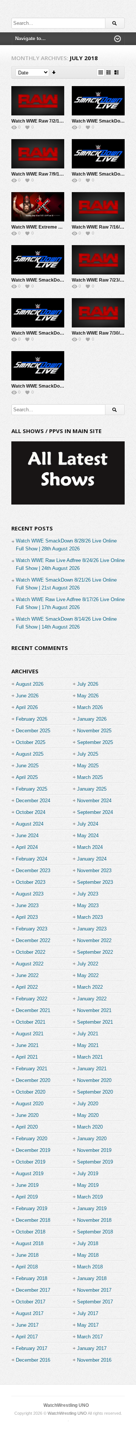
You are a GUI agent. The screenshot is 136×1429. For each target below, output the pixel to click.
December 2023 (33, 870)
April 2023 (27, 917)
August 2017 (29, 1313)
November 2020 (94, 1080)
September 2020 (95, 1092)
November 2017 (94, 1290)
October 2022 (30, 952)
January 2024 (92, 859)
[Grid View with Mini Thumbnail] (101, 72)
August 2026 (29, 684)
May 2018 (88, 1255)
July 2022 (87, 964)
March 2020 (90, 1127)
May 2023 (88, 905)
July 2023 (87, 894)
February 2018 (31, 1278)
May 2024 (88, 835)
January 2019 (92, 1208)
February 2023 (31, 929)
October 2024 (30, 812)
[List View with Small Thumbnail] (109, 72)
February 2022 (31, 999)
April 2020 (27, 1127)
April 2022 (27, 987)
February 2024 (31, 859)
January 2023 (92, 929)
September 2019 (95, 1162)
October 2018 (30, 1232)
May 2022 (88, 975)
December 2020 (33, 1080)
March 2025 (90, 777)
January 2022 (92, 999)
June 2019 (27, 1185)
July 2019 (87, 1173)
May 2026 (88, 696)
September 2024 (95, 812)
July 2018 (87, 1243)
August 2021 (29, 1034)
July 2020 (87, 1103)
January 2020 (92, 1138)
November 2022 (94, 940)
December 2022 (33, 940)
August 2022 (29, 964)
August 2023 (29, 894)
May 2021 (88, 1045)
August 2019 (29, 1173)
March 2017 (90, 1337)
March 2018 (90, 1267)
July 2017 (87, 1313)
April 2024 (27, 847)
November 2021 (94, 1010)
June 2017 (27, 1325)
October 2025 (30, 742)
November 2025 (94, 730)
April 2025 (27, 777)
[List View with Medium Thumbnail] (117, 72)
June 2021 (27, 1045)
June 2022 (27, 975)
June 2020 (27, 1115)
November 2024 (94, 800)
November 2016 (94, 1360)
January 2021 (92, 1068)
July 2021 (87, 1034)
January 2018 (92, 1278)
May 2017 (88, 1325)
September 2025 (95, 742)
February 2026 (31, 719)
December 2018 (33, 1220)
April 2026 (27, 707)
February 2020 (31, 1138)
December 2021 (33, 1010)
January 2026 (92, 719)
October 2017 (30, 1302)
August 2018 (29, 1243)
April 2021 (27, 1057)
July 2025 (87, 754)
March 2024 (90, 847)
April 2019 (27, 1197)
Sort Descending (54, 72)
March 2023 (90, 917)
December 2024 (33, 800)
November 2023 (94, 870)
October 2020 (30, 1092)
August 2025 (29, 754)
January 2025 (92, 789)
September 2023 (95, 882)
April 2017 (27, 1337)
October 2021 (30, 1022)
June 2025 (27, 765)
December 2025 (33, 730)
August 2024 (29, 824)
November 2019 (94, 1150)
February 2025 (31, 789)
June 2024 (27, 835)
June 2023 (27, 905)
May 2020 (88, 1115)
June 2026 (27, 696)
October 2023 (30, 882)
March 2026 (90, 707)
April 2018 (27, 1267)
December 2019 (33, 1150)
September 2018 (95, 1232)
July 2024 (87, 824)
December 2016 (33, 1360)
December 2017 (33, 1290)
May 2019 (88, 1185)
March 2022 (90, 987)
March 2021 (90, 1057)
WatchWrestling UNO (66, 1405)
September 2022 (95, 952)
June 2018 (27, 1255)
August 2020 (29, 1103)
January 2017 (92, 1348)
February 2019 (31, 1208)
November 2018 (94, 1220)
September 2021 (95, 1022)
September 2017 (95, 1302)
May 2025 (88, 765)
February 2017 (31, 1348)
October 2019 (30, 1162)
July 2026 (87, 684)
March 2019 (90, 1197)
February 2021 (31, 1068)
